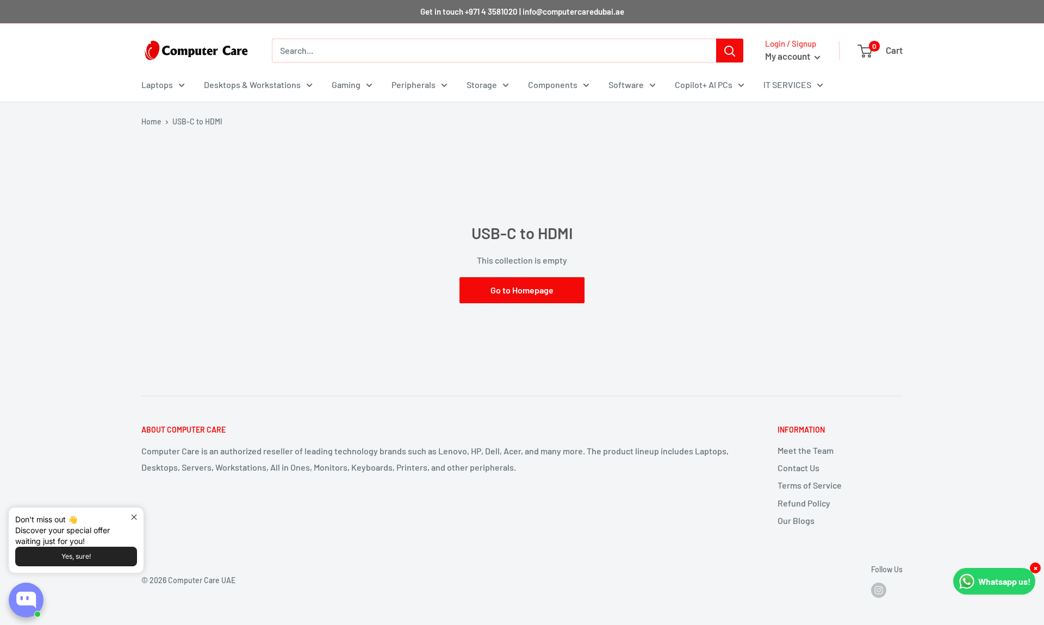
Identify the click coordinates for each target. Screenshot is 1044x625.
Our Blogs (796, 520)
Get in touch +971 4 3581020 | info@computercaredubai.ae (522, 11)
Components (552, 84)
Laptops (157, 84)
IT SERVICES (787, 84)
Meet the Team (806, 450)
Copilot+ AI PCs (703, 84)
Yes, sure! (76, 556)
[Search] (729, 50)
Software (626, 84)
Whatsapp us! (1004, 581)
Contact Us (798, 467)
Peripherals (413, 84)
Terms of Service (810, 485)
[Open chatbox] (26, 600)
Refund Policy (804, 503)
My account (788, 56)
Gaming (346, 84)
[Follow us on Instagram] (878, 590)
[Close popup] (134, 517)
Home (151, 121)
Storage (482, 84)
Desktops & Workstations (252, 84)
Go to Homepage (522, 290)
